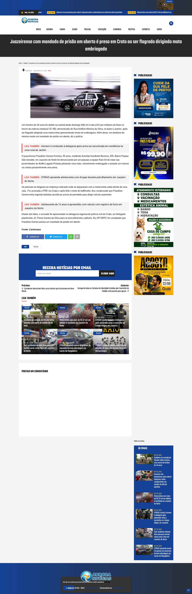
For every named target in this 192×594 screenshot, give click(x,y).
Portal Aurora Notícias (92, 588)
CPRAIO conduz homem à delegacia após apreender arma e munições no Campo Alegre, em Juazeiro (110, 323)
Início (38, 29)
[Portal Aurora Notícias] (96, 582)
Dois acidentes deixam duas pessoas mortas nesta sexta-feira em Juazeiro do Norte (39, 348)
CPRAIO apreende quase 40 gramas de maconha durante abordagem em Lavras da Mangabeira (75, 348)
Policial (35, 246)
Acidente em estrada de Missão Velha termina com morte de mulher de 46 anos (39, 323)
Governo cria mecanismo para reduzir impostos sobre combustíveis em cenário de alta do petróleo (84, 12)
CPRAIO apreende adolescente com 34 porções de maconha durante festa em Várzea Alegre (110, 348)
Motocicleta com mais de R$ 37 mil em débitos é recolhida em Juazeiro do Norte (158, 12)
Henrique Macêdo (118, 588)
